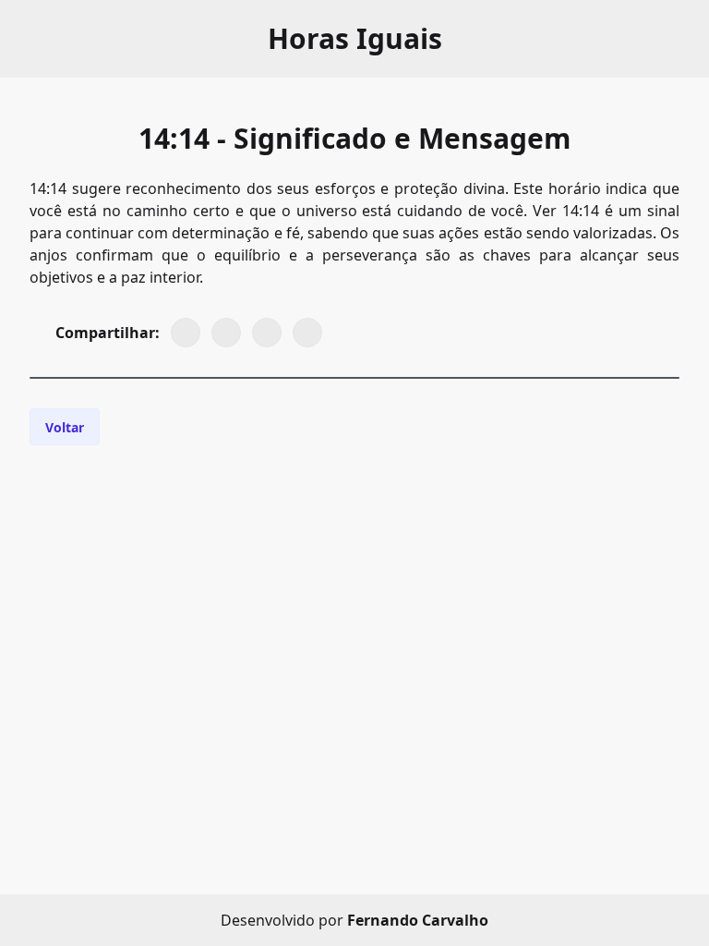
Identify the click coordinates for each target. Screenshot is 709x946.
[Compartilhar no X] (226, 332)
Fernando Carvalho (417, 920)
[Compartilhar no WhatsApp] (185, 332)
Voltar (64, 427)
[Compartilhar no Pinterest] (267, 332)
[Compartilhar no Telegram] (307, 332)
